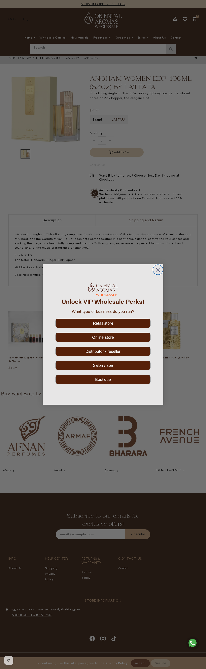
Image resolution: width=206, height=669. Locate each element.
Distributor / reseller (103, 351)
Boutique (103, 379)
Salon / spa (103, 365)
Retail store (103, 323)
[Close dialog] (158, 270)
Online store (103, 337)
